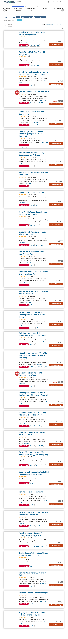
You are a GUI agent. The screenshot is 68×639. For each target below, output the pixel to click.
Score (53, 24)
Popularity (48, 24)
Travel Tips (53, 1)
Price (58, 24)
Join (58, 1)
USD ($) (19, 1)
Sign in (62, 1)
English (26, 1)
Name (61, 24)
